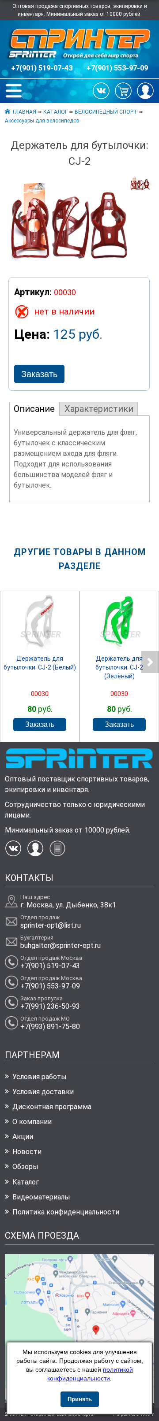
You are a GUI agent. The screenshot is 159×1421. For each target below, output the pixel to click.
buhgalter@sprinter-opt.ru (60, 945)
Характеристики (98, 408)
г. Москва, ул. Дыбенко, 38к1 (68, 905)
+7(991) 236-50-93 (50, 1006)
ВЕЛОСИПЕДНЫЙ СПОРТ (106, 112)
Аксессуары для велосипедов (42, 121)
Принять (80, 1399)
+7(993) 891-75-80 (50, 1026)
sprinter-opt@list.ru (50, 925)
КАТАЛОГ (55, 112)
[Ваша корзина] (123, 90)
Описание (34, 408)
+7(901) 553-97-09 (117, 68)
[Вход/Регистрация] (145, 90)
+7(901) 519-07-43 (41, 68)
